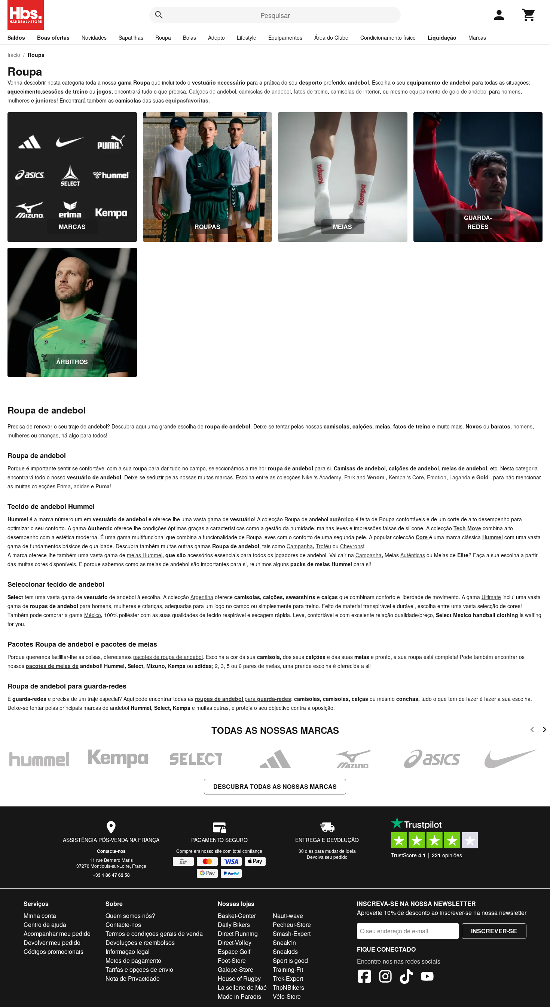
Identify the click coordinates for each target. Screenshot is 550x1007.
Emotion (436, 477)
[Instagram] (385, 977)
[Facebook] (364, 977)
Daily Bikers (234, 924)
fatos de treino (311, 91)
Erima (64, 486)
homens (510, 91)
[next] (544, 730)
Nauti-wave (288, 915)
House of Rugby (239, 978)
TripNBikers (288, 987)
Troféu (323, 546)
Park (349, 477)
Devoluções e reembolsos (140, 942)
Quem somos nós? (130, 915)
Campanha (300, 546)
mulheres (18, 100)
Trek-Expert (288, 978)
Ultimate (491, 597)
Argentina (201, 597)
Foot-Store (232, 960)
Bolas (189, 37)
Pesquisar (275, 15)
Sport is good (290, 960)
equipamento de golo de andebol (448, 91)
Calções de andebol (212, 91)
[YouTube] (427, 977)
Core (418, 477)
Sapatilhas (131, 37)
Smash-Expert (292, 933)
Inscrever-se (494, 931)
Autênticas (412, 555)
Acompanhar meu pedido (57, 933)
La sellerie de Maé (242, 987)
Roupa (163, 37)
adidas (81, 486)
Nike (307, 477)
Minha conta (40, 915)
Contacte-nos (111, 851)
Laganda (459, 477)
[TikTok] (406, 977)
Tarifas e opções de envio (139, 969)
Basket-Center (237, 915)
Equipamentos (285, 37)
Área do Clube (331, 37)
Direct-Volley (234, 942)
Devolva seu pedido (327, 857)
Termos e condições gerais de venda (154, 933)
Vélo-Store (287, 996)
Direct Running (238, 933)
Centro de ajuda (45, 924)
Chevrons (351, 546)
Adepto (216, 37)
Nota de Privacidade (133, 978)
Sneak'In (284, 942)
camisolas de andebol (265, 91)
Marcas (477, 37)
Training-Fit (288, 969)
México (92, 615)
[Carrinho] (529, 14)
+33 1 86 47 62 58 (111, 875)
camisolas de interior (355, 91)
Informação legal (128, 951)
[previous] (532, 730)
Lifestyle (246, 37)
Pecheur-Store (292, 924)
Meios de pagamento (133, 960)
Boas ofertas (53, 37)
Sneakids (285, 951)
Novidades (94, 37)
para (243, 698)
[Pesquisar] (159, 15)
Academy (330, 477)
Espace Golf (234, 951)
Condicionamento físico (388, 37)
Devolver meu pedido (52, 942)
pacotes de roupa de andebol (168, 656)
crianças (48, 435)
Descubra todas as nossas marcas (275, 786)
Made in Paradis (239, 996)
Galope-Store (235, 969)
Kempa (397, 477)
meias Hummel (144, 555)
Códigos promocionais (53, 951)
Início (13, 54)
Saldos (16, 37)
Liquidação (442, 37)
